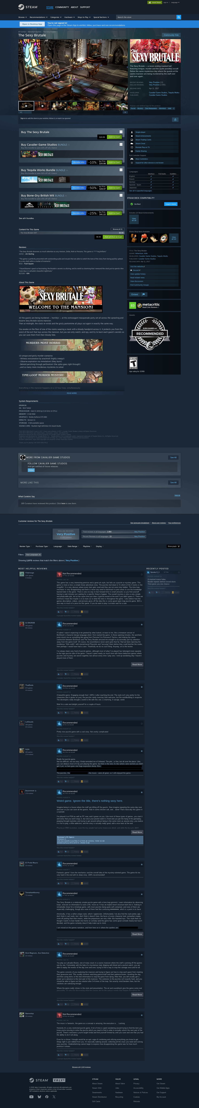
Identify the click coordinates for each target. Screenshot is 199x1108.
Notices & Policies (140, 1092)
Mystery (140, 108)
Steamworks (97, 1092)
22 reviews (28, 956)
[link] (97, 162)
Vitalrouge (29, 573)
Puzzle (133, 108)
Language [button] (58, 546)
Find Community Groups (139, 285)
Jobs (117, 1088)
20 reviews (28, 1016)
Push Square (29, 264)
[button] (22, 17)
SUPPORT (85, 7)
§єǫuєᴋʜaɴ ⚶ (30, 791)
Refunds (136, 1101)
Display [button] (99, 546)
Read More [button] (137, 664)
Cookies (136, 1097)
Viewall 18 (134, 219)
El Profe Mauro (31, 863)
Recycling (119, 1097)
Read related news (137, 278)
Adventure (162, 108)
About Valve (120, 1084)
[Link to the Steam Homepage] (28, 9)
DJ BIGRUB (30, 623)
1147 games (29, 575)
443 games (29, 625)
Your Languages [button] (32, 555)
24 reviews (28, 690)
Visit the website (136, 266)
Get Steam (161, 1084)
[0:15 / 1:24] (73, 70)
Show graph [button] (172, 546)
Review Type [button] (25, 546)
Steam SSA (97, 1088)
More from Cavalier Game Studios (48, 457)
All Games (22, 32)
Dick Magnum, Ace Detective (37, 953)
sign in (166, 2)
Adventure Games (34, 32)
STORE (49, 7)
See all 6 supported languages (140, 191)
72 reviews (28, 895)
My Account (161, 1097)
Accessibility (138, 1088)
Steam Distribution (99, 1097)
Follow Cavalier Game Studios (47, 463)
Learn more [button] (171, 204)
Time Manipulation (151, 108)
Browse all (117, 229)
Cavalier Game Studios (158, 93)
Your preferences (174, 523)
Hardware (119, 1092)
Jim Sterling (29, 254)
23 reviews (28, 727)
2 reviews (28, 578)
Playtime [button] (86, 546)
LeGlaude (29, 722)
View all (177, 495)
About (74, 7)
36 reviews (28, 628)
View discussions (136, 281)
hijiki (27, 749)
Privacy (136, 1084)
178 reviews (29, 793)
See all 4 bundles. (26, 218)
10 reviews (28, 865)
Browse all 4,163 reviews (81, 1067)
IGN (28, 273)
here (63, 503)
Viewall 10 (174, 238)
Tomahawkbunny (32, 892)
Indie (169, 108)
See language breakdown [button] (139, 523)
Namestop (29, 1013)
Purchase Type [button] (42, 546)
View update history (138, 274)
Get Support (161, 1092)
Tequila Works (173, 93)
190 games (29, 724)
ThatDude (29, 685)
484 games (29, 752)
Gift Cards (96, 1101)
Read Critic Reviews (149, 307)
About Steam (97, 1084)
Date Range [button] (72, 546)
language (174, 2)
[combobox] (146, 17)
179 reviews (29, 754)
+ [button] (173, 108)
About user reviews (159, 523)
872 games (29, 688)
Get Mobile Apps (163, 1088)
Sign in (23, 118)
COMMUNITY (62, 7)
